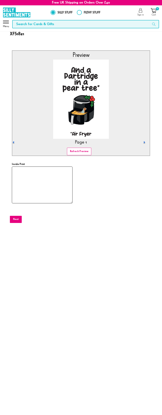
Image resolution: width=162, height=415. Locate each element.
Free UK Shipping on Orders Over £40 (81, 2)
